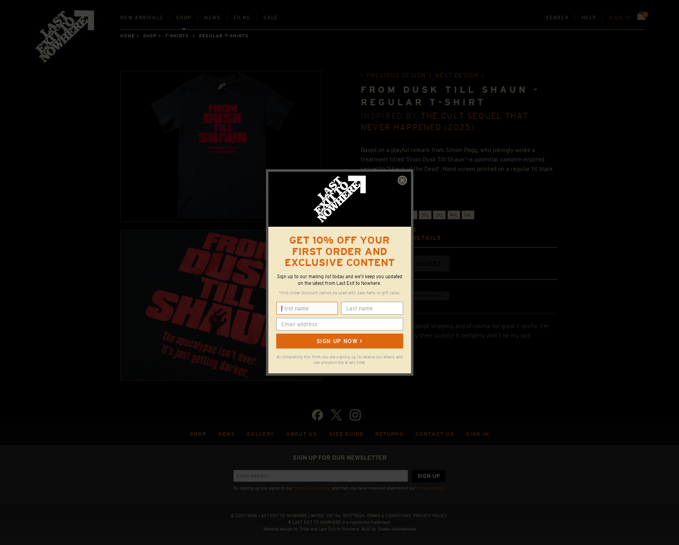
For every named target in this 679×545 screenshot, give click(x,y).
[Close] (402, 180)
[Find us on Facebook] (317, 414)
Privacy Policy (430, 488)
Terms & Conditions (312, 488)
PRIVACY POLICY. (430, 515)
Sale (270, 17)
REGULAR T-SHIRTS (224, 35)
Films (242, 17)
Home (127, 35)
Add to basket (416, 264)
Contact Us (434, 434)
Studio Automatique (397, 529)
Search (557, 17)
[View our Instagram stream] (355, 414)
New (141, 17)
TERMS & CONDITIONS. (389, 515)
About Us (301, 434)
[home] (65, 39)
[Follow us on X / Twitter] (336, 414)
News (212, 17)
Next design (457, 75)
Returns (389, 434)
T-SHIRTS (177, 35)
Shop (183, 17)
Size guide (346, 434)
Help (589, 17)
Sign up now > (339, 341)
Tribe (304, 529)
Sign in (620, 17)
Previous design (396, 75)
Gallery (260, 434)
